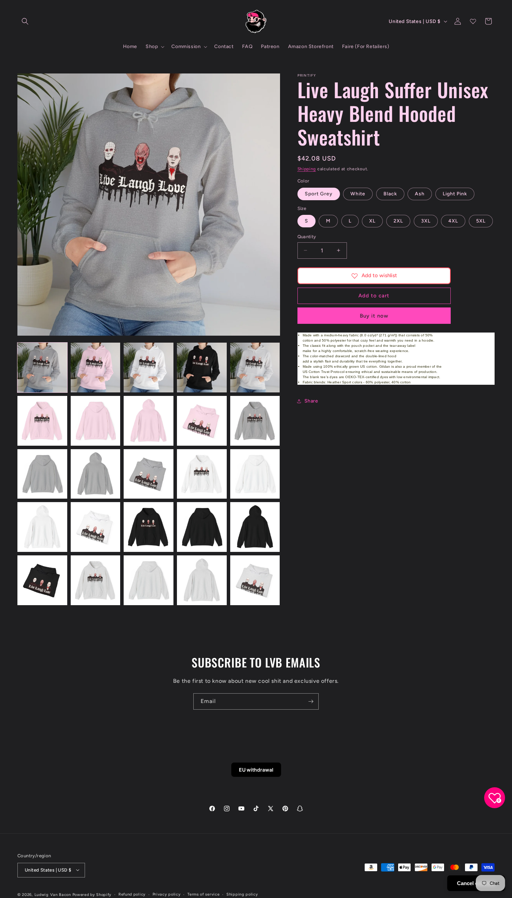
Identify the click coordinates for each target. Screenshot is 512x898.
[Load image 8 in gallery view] (148, 421)
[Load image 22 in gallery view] (96, 580)
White (357, 194)
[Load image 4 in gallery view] (202, 367)
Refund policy (132, 894)
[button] (25, 21)
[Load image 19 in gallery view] (202, 527)
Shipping (306, 168)
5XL (481, 221)
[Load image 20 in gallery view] (255, 527)
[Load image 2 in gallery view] (96, 367)
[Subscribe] (310, 701)
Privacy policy (167, 894)
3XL (425, 221)
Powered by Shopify (92, 894)
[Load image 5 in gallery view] (255, 367)
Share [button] (311, 401)
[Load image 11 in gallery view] (42, 474)
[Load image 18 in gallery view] (148, 527)
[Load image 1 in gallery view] (42, 367)
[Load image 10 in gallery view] (255, 421)
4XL (453, 221)
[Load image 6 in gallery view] (42, 421)
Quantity (306, 236)
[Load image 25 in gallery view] (255, 580)
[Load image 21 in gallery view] (42, 580)
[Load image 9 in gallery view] (202, 421)
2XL (398, 221)
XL (372, 221)
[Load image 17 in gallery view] (96, 527)
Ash (420, 194)
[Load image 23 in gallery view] (148, 580)
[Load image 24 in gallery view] (202, 580)
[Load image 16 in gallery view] (42, 527)
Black (390, 194)
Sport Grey (319, 194)
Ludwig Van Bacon (52, 894)
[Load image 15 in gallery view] (255, 474)
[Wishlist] (473, 21)
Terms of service (203, 894)
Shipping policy (242, 894)
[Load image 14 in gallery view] (202, 474)
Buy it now (374, 316)
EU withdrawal (256, 770)
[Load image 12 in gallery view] (96, 474)
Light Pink (455, 194)
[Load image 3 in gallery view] (148, 367)
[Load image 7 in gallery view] (96, 421)
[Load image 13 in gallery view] (148, 474)
